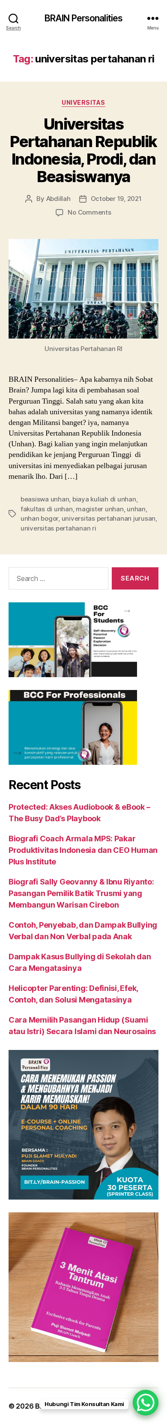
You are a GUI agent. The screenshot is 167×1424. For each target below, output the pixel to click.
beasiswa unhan (45, 499)
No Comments (89, 212)
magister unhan (99, 509)
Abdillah (58, 199)
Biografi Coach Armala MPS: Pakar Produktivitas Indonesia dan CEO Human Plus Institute (83, 850)
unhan (136, 509)
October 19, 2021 (116, 199)
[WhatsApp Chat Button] (145, 1402)
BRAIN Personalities (83, 18)
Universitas (83, 102)
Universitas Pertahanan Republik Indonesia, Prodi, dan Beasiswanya (83, 150)
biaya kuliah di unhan (104, 499)
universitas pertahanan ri (58, 528)
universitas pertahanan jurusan (108, 518)
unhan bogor (39, 518)
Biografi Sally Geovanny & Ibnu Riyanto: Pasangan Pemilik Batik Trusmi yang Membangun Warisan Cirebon (81, 893)
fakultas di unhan (47, 509)
